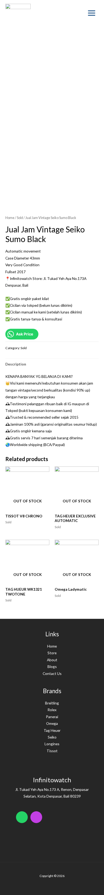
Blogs (52, 666)
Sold (20, 218)
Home (9, 218)
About (52, 659)
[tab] (52, 364)
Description (15, 364)
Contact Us (52, 673)
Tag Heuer (52, 730)
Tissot (52, 750)
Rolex (52, 709)
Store (52, 653)
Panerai (52, 716)
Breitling (52, 703)
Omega (52, 723)
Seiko (52, 737)
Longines (52, 743)
